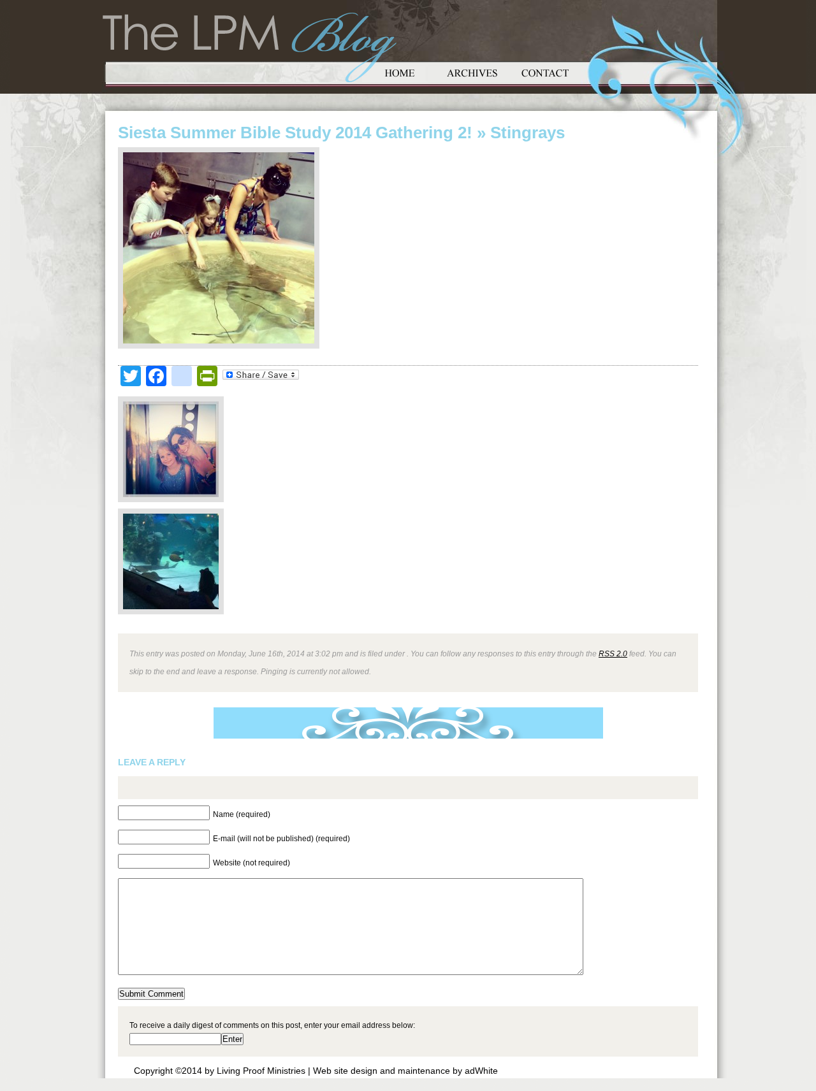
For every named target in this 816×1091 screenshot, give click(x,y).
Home (399, 71)
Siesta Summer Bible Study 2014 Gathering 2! (295, 132)
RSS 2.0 (613, 653)
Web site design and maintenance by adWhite (405, 1071)
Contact (545, 71)
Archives (472, 71)
